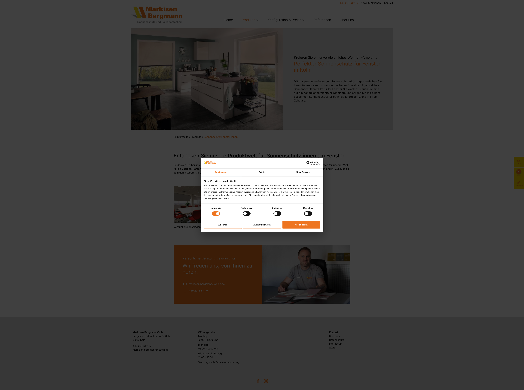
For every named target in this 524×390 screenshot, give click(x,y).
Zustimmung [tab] (221, 172)
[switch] (247, 213)
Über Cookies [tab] (302, 172)
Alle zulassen (301, 225)
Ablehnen (222, 225)
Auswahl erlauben (262, 225)
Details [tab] (262, 172)
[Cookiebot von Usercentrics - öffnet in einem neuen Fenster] (308, 163)
